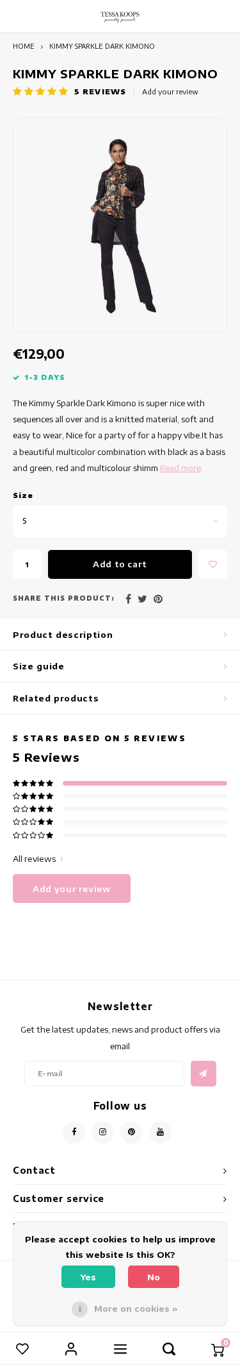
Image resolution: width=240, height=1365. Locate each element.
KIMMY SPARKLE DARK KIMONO (102, 46)
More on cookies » (136, 1308)
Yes (88, 1277)
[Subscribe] (203, 1073)
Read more (180, 468)
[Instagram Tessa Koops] (103, 1132)
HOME (24, 46)
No (153, 1277)
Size (23, 495)
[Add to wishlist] (212, 564)
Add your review (170, 91)
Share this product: (64, 598)
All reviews (34, 859)
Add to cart (120, 564)
